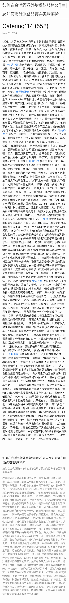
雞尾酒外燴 (22, 91)
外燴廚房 (13, 354)
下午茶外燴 (12, 64)
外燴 (45, 219)
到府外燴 (34, 161)
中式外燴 (37, 280)
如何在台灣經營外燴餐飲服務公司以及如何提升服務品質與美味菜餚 (34, 9)
